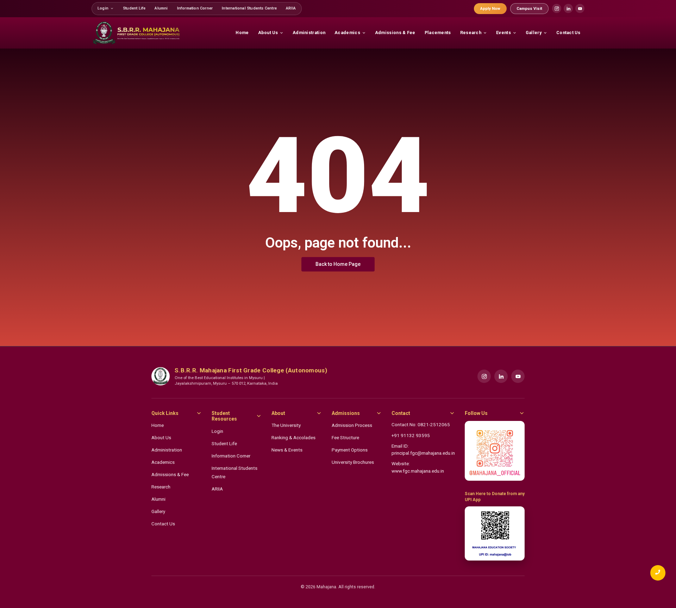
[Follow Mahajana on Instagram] (495, 451)
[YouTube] (579, 8)
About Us (161, 437)
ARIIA (217, 489)
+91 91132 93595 (411, 435)
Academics (163, 462)
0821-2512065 (434, 424)
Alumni (158, 499)
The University (286, 425)
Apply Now (490, 8)
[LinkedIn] (568, 8)
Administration (166, 450)
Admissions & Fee (170, 474)
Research (160, 486)
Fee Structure (345, 437)
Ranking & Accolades (293, 437)
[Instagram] (556, 8)
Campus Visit (529, 8)
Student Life (224, 443)
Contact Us (163, 523)
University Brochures (353, 462)
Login (217, 431)
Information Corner (231, 456)
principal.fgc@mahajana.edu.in (423, 453)
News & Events (286, 450)
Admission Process (352, 425)
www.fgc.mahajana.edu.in (418, 471)
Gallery (158, 511)
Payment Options (350, 450)
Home (157, 425)
